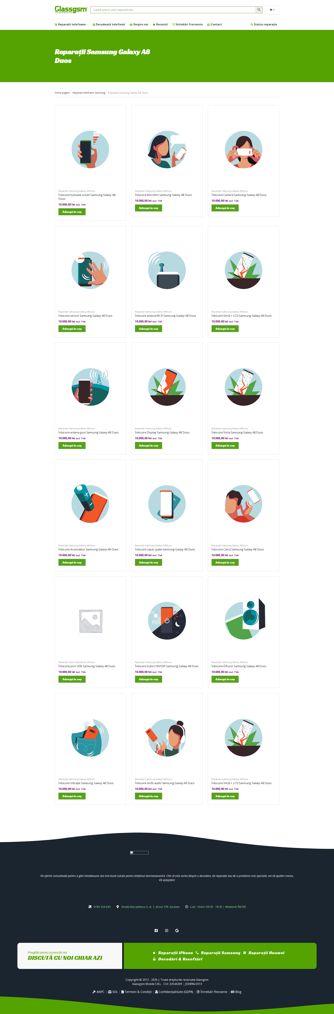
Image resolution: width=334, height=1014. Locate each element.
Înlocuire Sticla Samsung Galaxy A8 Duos (237, 432)
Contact (216, 24)
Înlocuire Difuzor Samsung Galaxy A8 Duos (239, 666)
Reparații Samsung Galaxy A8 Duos (76, 190)
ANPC (100, 992)
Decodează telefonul (110, 24)
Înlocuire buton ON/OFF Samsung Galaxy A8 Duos (167, 666)
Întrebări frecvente (189, 24)
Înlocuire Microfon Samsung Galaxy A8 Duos (163, 195)
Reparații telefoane (72, 24)
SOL (115, 992)
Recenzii (162, 24)
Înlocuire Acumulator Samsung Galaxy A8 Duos (88, 549)
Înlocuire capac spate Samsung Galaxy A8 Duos (165, 549)
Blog (237, 992)
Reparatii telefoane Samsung (89, 92)
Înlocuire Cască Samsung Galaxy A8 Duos (238, 549)
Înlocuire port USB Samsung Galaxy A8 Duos (86, 666)
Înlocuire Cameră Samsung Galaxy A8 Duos (239, 195)
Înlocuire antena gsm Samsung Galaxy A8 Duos (88, 432)
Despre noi (140, 24)
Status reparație (265, 24)
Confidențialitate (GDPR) (175, 992)
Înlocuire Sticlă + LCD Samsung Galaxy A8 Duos (242, 316)
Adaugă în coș (72, 212)
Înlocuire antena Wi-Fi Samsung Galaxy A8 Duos (165, 316)
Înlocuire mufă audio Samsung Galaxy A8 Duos (164, 783)
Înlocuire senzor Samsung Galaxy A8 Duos (85, 316)
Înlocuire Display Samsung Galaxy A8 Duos (162, 432)
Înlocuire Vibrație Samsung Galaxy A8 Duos (85, 783)
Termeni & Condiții (138, 992)
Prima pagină (62, 92)
